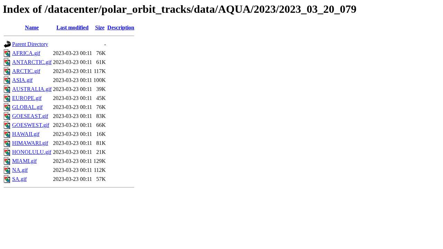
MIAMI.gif (24, 161)
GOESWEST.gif (30, 125)
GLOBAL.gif (27, 107)
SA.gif (19, 179)
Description (120, 27)
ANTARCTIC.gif (32, 62)
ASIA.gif (22, 80)
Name (32, 27)
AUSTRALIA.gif (32, 89)
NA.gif (20, 170)
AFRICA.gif (26, 53)
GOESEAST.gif (30, 116)
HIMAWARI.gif (30, 143)
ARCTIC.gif (26, 71)
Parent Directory (30, 44)
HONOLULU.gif (31, 152)
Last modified (72, 27)
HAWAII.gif (25, 134)
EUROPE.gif (27, 98)
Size (100, 27)
